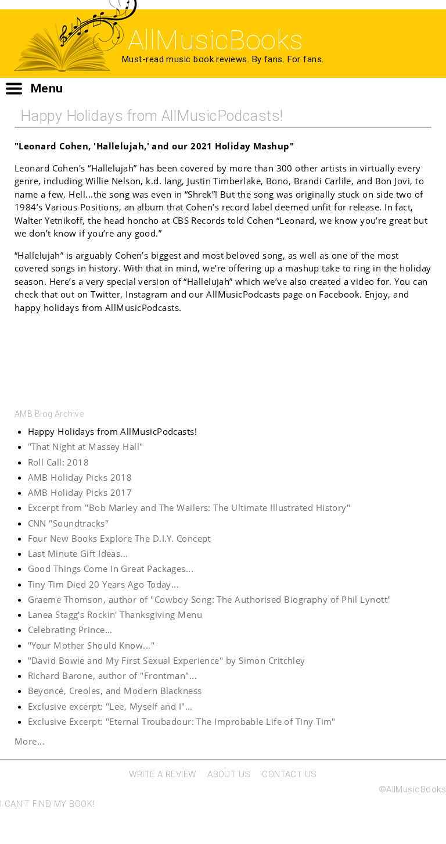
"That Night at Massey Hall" (85, 446)
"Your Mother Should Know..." (91, 645)
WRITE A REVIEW (162, 774)
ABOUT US (229, 774)
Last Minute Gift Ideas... (78, 553)
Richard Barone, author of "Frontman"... (112, 675)
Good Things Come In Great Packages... (111, 568)
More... (30, 741)
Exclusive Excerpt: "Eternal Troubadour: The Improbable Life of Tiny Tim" (182, 721)
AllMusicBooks (216, 40)
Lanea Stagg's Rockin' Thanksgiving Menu (115, 614)
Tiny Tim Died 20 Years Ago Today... (103, 584)
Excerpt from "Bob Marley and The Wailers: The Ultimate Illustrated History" (189, 507)
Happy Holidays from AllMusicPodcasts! (112, 431)
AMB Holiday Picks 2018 (80, 477)
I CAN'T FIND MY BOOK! (47, 804)
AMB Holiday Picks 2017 (80, 492)
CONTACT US (289, 774)
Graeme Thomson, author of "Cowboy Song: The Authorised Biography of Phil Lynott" (209, 599)
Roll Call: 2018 (58, 462)
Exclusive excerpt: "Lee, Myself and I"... (110, 706)
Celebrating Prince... (70, 629)
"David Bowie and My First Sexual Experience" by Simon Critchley (166, 660)
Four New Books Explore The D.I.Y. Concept (119, 538)
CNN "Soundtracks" (68, 523)
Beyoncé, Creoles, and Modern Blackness (115, 690)
